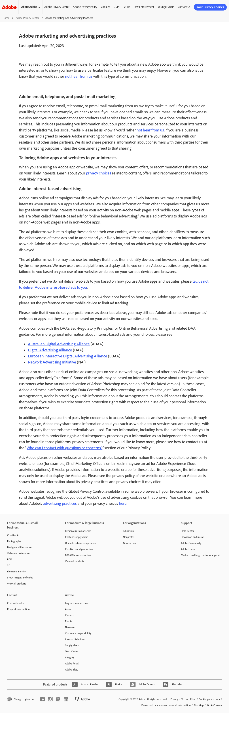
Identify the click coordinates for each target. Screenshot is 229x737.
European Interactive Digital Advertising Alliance (67, 356)
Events (68, 621)
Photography (14, 541)
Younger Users (166, 7)
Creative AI (13, 535)
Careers (69, 615)
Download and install (192, 537)
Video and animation (18, 553)
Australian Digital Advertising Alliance (59, 344)
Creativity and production (79, 549)
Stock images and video (20, 577)
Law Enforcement (144, 7)
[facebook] (42, 699)
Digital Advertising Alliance (50, 350)
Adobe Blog (71, 669)
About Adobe (29, 7)
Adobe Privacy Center (56, 7)
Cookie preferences (209, 699)
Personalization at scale (78, 531)
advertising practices (60, 503)
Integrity (69, 657)
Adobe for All (72, 663)
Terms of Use (188, 699)
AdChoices (216, 705)
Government (130, 543)
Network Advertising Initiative (52, 362)
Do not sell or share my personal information (166, 705)
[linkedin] (66, 699)
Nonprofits (128, 537)
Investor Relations (75, 639)
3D (8, 565)
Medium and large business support (200, 555)
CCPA (127, 7)
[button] (20, 699)
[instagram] (50, 699)
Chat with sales (15, 603)
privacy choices (98, 173)
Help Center (187, 531)
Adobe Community (191, 543)
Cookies (105, 7)
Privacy (174, 699)
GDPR (117, 7)
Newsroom (71, 627)
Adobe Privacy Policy (85, 7)
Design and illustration (19, 547)
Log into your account (77, 603)
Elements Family (16, 571)
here (123, 503)
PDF (9, 559)
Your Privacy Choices (210, 7)
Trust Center (71, 651)
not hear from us (78, 76)
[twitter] (58, 699)
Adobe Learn (188, 549)
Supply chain (72, 645)
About (68, 609)
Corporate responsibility (78, 633)
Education (128, 531)
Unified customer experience (80, 543)
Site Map (199, 705)
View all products (16, 583)
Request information (18, 609)
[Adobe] (9, 7)
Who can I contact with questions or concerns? (64, 447)
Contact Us (184, 7)
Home (6, 17)
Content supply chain (76, 537)
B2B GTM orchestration (78, 555)
